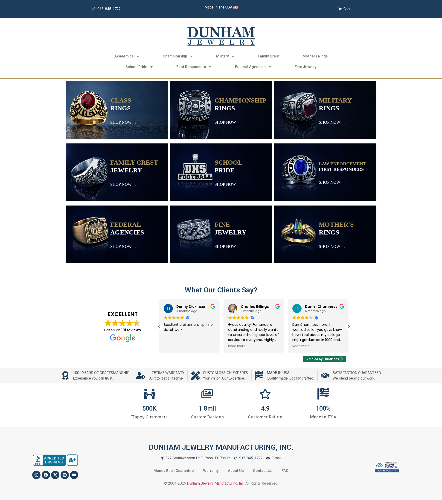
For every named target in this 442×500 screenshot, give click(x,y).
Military (222, 56)
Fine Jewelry (306, 67)
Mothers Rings (315, 56)
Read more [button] (236, 346)
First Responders (191, 67)
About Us (236, 471)
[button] (348, 326)
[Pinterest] (65, 475)
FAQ (285, 471)
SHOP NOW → (123, 122)
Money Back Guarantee (174, 471)
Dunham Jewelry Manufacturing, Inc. (215, 483)
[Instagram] (36, 475)
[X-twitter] (55, 475)
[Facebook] (46, 475)
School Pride (136, 67)
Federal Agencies (250, 67)
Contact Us (262, 471)
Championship (175, 56)
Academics (124, 56)
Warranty (211, 471)
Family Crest (268, 56)
